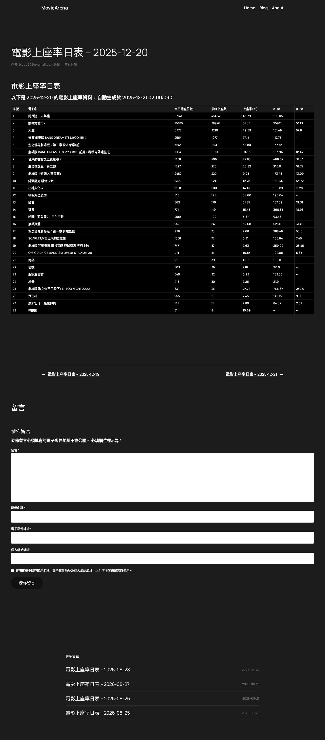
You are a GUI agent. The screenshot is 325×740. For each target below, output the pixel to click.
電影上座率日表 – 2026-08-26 (98, 698)
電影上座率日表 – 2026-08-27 (98, 684)
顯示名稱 (18, 508)
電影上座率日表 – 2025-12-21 (251, 374)
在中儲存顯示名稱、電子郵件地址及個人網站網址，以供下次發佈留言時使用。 (74, 570)
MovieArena (54, 7)
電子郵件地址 (21, 529)
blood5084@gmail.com (36, 64)
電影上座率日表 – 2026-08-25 (98, 712)
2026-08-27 (250, 698)
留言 (15, 450)
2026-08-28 (250, 684)
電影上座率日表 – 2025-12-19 (73, 374)
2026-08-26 (250, 713)
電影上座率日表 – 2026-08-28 (98, 669)
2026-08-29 (250, 670)
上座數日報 (69, 64)
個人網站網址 (20, 550)
